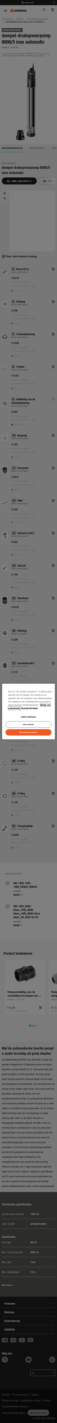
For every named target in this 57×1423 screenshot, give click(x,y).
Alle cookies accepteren (28, 732)
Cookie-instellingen (28, 716)
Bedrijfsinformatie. (29, 708)
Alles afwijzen (28, 724)
